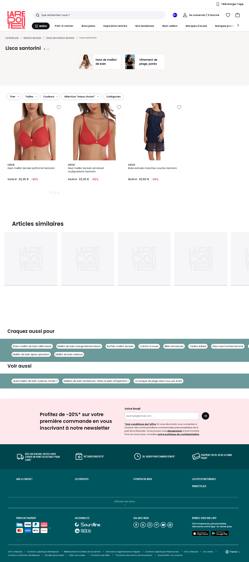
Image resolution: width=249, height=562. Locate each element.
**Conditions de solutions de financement (134, 555)
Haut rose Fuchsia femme (227, 346)
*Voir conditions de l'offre (140, 424)
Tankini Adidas (198, 346)
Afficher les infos (124, 501)
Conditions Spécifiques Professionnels (162, 551)
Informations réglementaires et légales (123, 551)
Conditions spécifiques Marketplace (43, 551)
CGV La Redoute (15, 551)
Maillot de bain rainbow (69, 354)
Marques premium (226, 26)
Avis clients (208, 551)
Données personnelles (54, 555)
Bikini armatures (174, 346)
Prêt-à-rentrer (64, 26)
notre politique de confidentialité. (179, 434)
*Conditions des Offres (100, 555)
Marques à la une (196, 26)
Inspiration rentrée (115, 26)
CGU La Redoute (191, 551)
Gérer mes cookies (77, 555)
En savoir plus (224, 526)
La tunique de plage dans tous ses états (158, 381)
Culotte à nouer (149, 346)
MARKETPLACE (199, 486)
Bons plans (88, 26)
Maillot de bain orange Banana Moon (79, 346)
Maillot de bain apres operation (31, 354)
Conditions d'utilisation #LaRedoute (24, 555)
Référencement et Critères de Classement (82, 551)
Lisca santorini (88, 37)
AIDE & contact (24, 478)
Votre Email (132, 409)
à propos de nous (142, 478)
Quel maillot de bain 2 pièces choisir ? (35, 381)
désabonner (174, 431)
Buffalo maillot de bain (120, 346)
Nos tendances (144, 26)
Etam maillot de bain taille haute (32, 346)
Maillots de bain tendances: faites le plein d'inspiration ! (96, 381)
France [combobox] (233, 551)
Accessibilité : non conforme (170, 555)
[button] (237, 15)
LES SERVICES (81, 478)
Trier (12, 96)
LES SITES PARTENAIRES (204, 478)
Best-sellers (170, 26)
